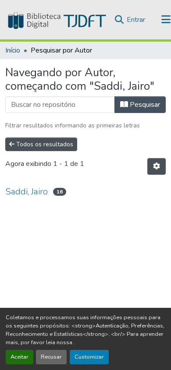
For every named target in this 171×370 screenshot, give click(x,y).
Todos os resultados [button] (43, 144)
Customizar (89, 357)
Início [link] (12, 50)
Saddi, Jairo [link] (26, 191)
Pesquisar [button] (144, 104)
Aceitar (19, 357)
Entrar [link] (136, 20)
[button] (56, 20)
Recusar (51, 357)
